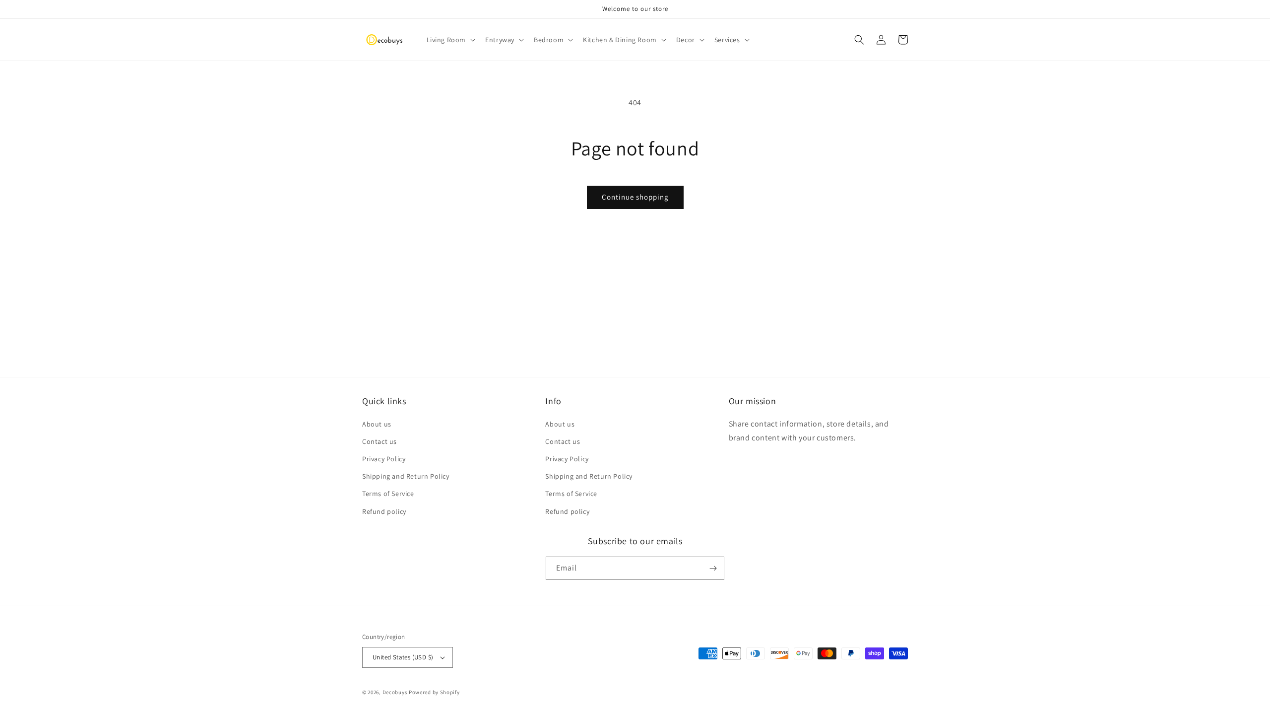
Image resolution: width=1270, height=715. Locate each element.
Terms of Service (388, 493)
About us (376, 424)
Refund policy (384, 511)
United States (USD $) (403, 657)
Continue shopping (635, 197)
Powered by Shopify (434, 692)
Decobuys (395, 692)
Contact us (379, 441)
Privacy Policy (383, 458)
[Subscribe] (713, 568)
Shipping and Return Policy (405, 476)
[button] (450, 39)
